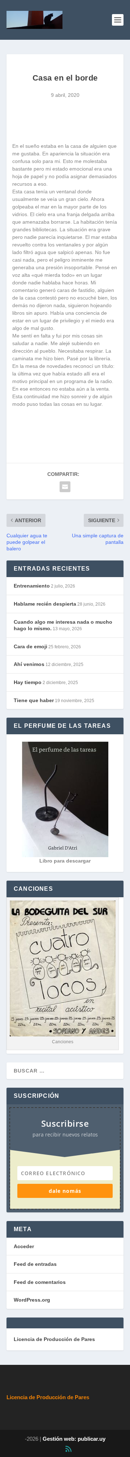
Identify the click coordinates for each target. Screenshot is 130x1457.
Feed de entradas (35, 1264)
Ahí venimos (29, 664)
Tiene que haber (34, 700)
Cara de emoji (30, 646)
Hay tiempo (28, 682)
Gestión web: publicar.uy (74, 1439)
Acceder (24, 1246)
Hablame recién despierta (45, 604)
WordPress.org (32, 1300)
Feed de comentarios (40, 1282)
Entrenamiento (32, 586)
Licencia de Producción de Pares (54, 1339)
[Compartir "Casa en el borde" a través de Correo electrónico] (65, 487)
